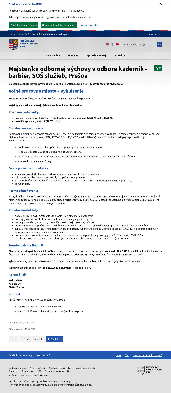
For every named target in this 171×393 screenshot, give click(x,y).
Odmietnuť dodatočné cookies (58, 25)
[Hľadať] (159, 44)
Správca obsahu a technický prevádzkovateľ (28, 375)
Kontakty (13, 371)
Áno (118, 355)
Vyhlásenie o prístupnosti (57, 371)
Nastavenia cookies (89, 25)
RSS (39, 371)
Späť (158, 68)
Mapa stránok (27, 371)
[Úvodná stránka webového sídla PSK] (24, 44)
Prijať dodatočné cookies (23, 25)
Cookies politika (37, 367)
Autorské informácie (85, 367)
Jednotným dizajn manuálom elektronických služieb (59, 384)
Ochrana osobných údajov (60, 367)
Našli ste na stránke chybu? (147, 355)
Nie (127, 355)
